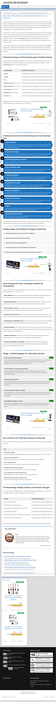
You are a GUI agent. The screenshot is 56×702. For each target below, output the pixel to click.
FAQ (18, 13)
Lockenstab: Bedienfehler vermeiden (18, 668)
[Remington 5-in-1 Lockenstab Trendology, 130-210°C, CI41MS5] (13, 625)
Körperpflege (22, 693)
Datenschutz (46, 697)
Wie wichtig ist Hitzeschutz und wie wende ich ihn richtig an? (20, 233)
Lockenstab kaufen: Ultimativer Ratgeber (15, 657)
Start (10, 13)
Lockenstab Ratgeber (15, 2)
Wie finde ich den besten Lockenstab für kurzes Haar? (17, 564)
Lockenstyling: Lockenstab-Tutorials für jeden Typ (16, 653)
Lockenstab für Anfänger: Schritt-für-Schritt (16, 661)
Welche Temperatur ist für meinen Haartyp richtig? (18, 238)
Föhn (35, 693)
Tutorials (14, 13)
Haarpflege (27, 693)
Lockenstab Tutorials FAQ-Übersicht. (26, 573)
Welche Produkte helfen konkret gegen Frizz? (16, 243)
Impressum (52, 697)
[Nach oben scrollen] (53, 698)
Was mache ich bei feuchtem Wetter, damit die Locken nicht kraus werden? (23, 252)
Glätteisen (31, 693)
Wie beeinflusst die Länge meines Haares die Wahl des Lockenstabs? (21, 560)
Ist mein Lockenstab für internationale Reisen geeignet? (18, 556)
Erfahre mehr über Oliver (45, 545)
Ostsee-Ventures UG (11, 697)
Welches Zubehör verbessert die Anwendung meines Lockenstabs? (20, 567)
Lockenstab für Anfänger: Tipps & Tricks (16, 665)
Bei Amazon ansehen (39, 116)
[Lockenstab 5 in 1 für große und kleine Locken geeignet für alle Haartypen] (13, 594)
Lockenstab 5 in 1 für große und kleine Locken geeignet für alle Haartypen (13, 597)
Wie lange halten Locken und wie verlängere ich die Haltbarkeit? (21, 247)
